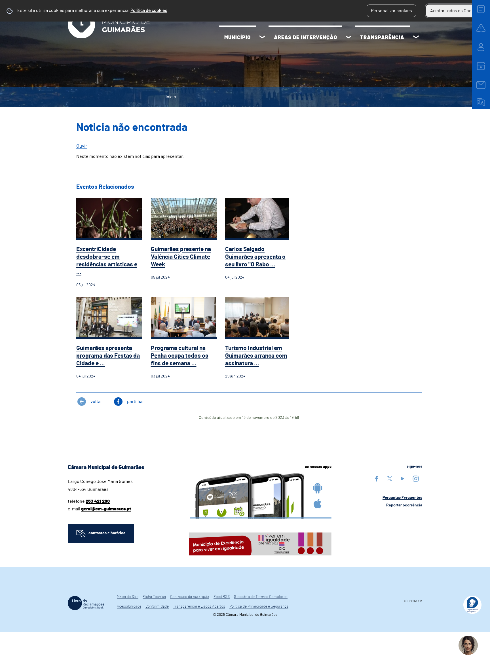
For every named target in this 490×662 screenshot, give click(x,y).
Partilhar (135, 401)
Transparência (382, 37)
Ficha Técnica (154, 597)
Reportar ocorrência (404, 505)
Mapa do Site (127, 597)
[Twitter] (389, 478)
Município (237, 37)
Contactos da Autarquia (189, 597)
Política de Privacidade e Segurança (258, 606)
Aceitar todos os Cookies (455, 11)
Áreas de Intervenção (305, 37)
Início (171, 97)
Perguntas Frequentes (402, 498)
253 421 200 (98, 501)
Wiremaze (412, 600)
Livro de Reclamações (86, 603)
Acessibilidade (129, 606)
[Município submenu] (262, 38)
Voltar (96, 401)
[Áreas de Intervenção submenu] (348, 38)
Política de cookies (148, 10)
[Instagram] (415, 478)
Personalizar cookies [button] (391, 11)
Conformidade (157, 606)
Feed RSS (222, 597)
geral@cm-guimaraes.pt (106, 509)
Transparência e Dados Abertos (199, 606)
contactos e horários (106, 533)
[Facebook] (376, 478)
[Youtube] (402, 478)
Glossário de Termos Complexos (261, 597)
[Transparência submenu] (416, 38)
